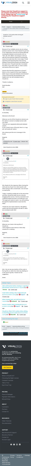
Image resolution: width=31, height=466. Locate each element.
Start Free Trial (6, 385)
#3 (28, 155)
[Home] (9, 3)
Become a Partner (7, 435)
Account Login (6, 439)
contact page (21, 14)
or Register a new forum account (13, 101)
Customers (5, 407)
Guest (6, 322)
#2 (28, 109)
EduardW (13, 314)
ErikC (6, 105)
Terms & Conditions (19, 456)
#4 (28, 218)
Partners (4, 409)
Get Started (7, 367)
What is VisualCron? (8, 376)
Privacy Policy (6, 332)
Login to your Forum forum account (13, 99)
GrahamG (14, 301)
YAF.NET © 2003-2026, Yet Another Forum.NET (23, 333)
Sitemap (27, 455)
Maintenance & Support (9, 432)
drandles (7, 41)
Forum (10, 21)
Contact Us (5, 411)
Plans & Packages (7, 394)
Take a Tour (5, 383)
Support (9, 27)
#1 (28, 46)
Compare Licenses (7, 380)
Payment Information (8, 397)
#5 (28, 248)
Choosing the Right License (10, 378)
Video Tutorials (6, 421)
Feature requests (19, 287)
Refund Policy (6, 399)
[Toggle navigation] (21, 22)
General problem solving (19, 27)
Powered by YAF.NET (14, 332)
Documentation (6, 423)
